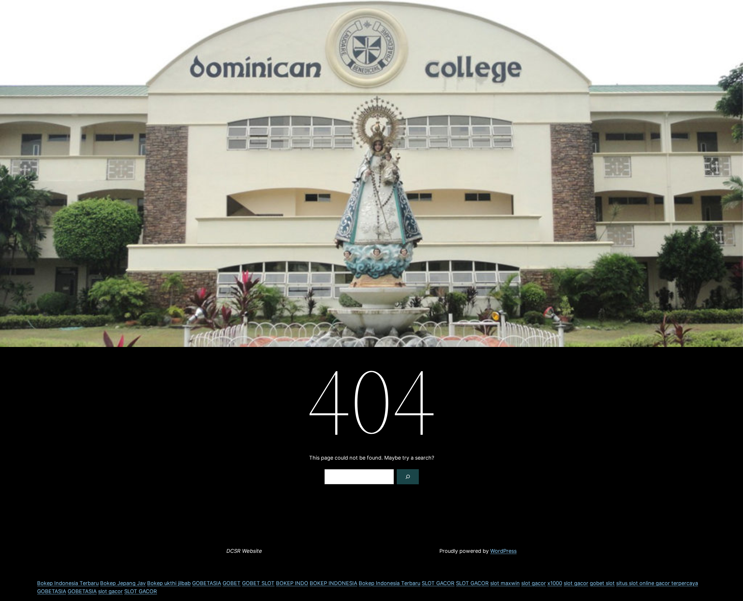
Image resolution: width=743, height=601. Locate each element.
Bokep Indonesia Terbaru (68, 583)
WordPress (503, 551)
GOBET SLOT (258, 583)
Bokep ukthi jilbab (169, 583)
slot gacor (533, 583)
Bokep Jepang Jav (123, 583)
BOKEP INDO (292, 583)
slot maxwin (505, 583)
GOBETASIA (206, 583)
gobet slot (602, 583)
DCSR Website (244, 551)
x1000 (554, 583)
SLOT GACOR (438, 583)
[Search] (408, 476)
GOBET (232, 583)
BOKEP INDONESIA (333, 583)
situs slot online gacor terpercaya (657, 583)
